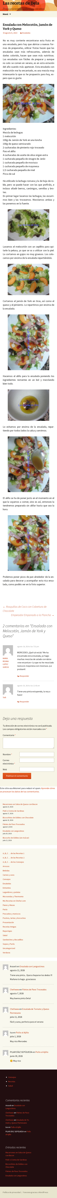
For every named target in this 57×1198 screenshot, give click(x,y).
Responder (24, 676)
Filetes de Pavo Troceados (14, 824)
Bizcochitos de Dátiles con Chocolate (18, 817)
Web (5, 769)
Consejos (7, 879)
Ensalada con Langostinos (13, 831)
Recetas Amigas (9, 926)
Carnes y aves (8, 875)
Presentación (8, 922)
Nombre (7, 754)
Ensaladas (26, 33)
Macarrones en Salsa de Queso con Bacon (20, 804)
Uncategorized (9, 948)
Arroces (6, 866)
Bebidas (6, 870)
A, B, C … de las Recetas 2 (13, 857)
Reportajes (7, 931)
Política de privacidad (12, 1192)
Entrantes (7, 888)
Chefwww (14, 989)
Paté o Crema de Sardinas (13, 811)
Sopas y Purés (9, 944)
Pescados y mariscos (11, 913)
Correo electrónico (9, 762)
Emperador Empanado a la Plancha (32, 615)
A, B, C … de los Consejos (13, 862)
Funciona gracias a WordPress (35, 1192)
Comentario (9, 735)
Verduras (6, 952)
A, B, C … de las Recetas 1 (13, 853)
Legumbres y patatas (11, 892)
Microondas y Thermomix (13, 896)
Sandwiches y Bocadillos (13, 939)
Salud (5, 935)
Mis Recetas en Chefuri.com (14, 901)
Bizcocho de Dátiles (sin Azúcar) (16, 837)
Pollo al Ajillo (22, 1032)
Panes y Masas (9, 905)
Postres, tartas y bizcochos (14, 918)
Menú (5, 14)
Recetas (11, 1081)
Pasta (5, 909)
